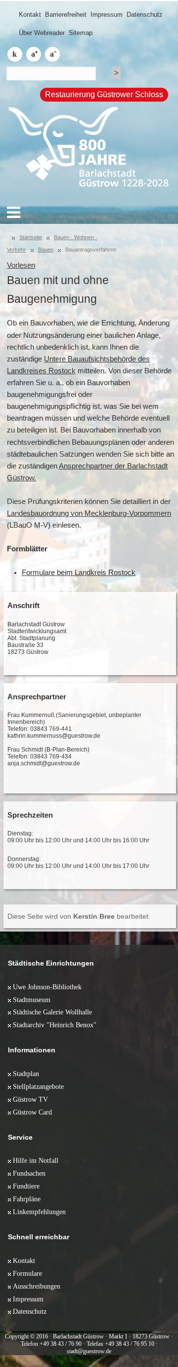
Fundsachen (29, 1173)
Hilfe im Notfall (35, 1160)
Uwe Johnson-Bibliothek (47, 987)
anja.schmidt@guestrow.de (43, 763)
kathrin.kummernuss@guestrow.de (53, 735)
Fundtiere (26, 1186)
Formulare (27, 1273)
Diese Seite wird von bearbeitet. (78, 916)
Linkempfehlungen (39, 1212)
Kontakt (30, 14)
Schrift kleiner (52, 54)
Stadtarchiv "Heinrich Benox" (54, 1025)
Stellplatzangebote (38, 1086)
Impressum (106, 14)
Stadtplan (26, 1074)
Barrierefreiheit (66, 14)
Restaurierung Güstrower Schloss (104, 94)
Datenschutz (145, 14)
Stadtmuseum (31, 1000)
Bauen (45, 249)
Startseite (30, 237)
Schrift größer (33, 54)
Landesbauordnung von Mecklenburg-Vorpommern (89, 513)
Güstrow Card (32, 1112)
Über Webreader (42, 32)
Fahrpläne (27, 1199)
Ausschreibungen (36, 1286)
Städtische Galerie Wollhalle (52, 1012)
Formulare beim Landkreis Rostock (78, 572)
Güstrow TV (30, 1099)
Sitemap (80, 32)
